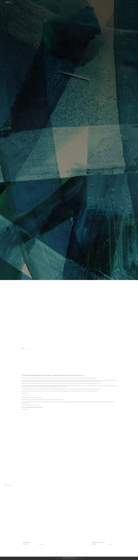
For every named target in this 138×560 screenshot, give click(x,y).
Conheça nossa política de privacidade (70, 559)
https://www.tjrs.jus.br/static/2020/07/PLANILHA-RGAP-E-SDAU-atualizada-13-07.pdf (31, 407)
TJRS (23, 393)
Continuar (64, 559)
